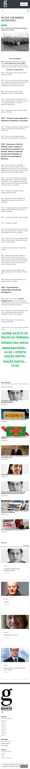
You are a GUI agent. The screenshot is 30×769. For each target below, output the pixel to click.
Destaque (3, 725)
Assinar (23, 4)
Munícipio (3, 731)
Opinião (3, 735)
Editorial (3, 727)
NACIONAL (4, 733)
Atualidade (3, 721)
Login (2, 756)
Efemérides (3, 25)
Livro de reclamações (6, 758)
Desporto (3, 723)
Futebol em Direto (6, 387)
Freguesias (4, 729)
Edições (3, 754)
